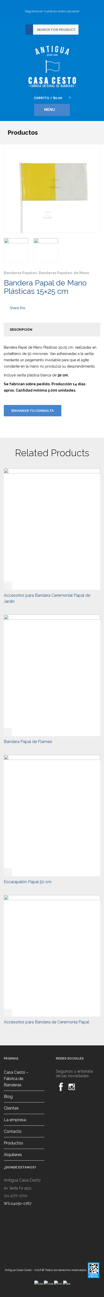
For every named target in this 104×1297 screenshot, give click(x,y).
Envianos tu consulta (32, 411)
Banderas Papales (20, 273)
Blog (8, 1096)
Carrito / (48, 98)
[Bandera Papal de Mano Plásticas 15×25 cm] (16, 250)
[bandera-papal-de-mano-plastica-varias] (46, 250)
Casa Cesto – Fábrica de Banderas (16, 1078)
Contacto (12, 1131)
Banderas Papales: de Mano (64, 273)
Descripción (21, 329)
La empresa (15, 1119)
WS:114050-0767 (17, 1204)
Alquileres (13, 1154)
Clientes (11, 1108)
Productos (13, 1143)
